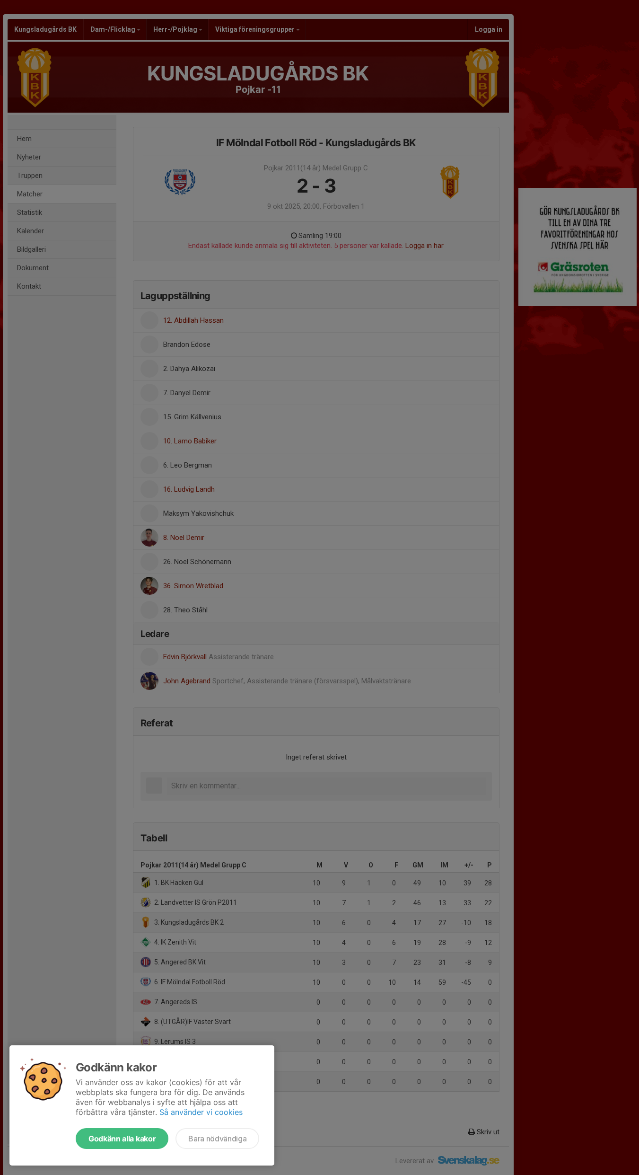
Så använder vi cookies (201, 1112)
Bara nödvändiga (217, 1138)
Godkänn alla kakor (122, 1138)
